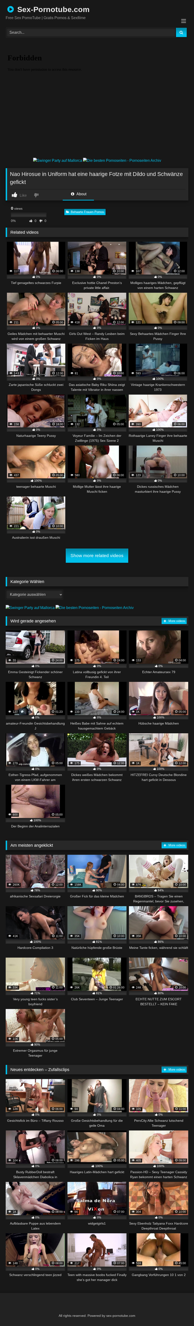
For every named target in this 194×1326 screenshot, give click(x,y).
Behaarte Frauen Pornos (87, 212)
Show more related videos (97, 555)
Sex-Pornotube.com (52, 9)
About (81, 194)
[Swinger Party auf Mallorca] (58, 160)
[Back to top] (179, 1312)
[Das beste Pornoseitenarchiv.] (122, 160)
